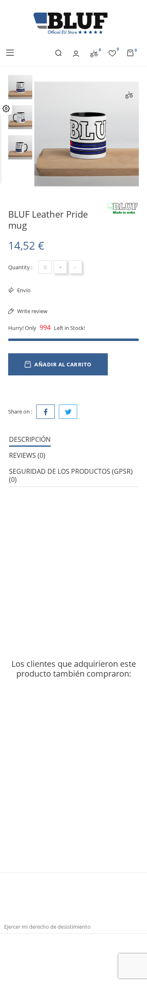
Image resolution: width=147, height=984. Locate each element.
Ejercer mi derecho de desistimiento (47, 926)
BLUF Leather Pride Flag (40, 821)
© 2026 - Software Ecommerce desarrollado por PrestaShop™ (73, 948)
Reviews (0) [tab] (27, 455)
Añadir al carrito (62, 364)
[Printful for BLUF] (122, 208)
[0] (94, 53)
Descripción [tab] (30, 439)
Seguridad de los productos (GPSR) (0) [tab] (71, 475)
